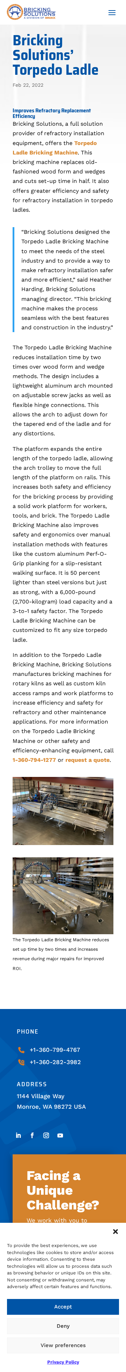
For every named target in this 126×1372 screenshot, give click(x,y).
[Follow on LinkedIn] (18, 1135)
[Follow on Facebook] (32, 1135)
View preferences (63, 1345)
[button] (115, 1231)
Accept (63, 1307)
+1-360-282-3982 (55, 1062)
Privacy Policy (63, 1362)
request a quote (87, 760)
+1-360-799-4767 (55, 1049)
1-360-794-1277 (34, 760)
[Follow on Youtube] (60, 1135)
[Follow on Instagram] (46, 1135)
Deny (63, 1326)
